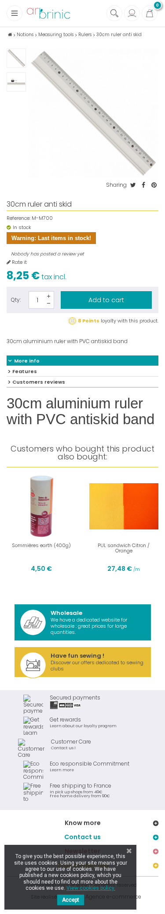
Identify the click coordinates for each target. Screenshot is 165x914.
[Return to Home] (10, 34)
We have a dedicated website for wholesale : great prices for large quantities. (89, 622)
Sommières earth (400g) (41, 545)
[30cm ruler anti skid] (16, 58)
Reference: (18, 218)
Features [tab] (24, 371)
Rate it (19, 262)
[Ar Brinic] (48, 13)
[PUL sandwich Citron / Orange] (124, 506)
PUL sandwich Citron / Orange (124, 548)
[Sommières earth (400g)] (41, 506)
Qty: (16, 299)
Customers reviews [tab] (38, 381)
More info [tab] (27, 360)
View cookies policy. (90, 888)
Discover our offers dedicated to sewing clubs (97, 661)
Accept (70, 900)
